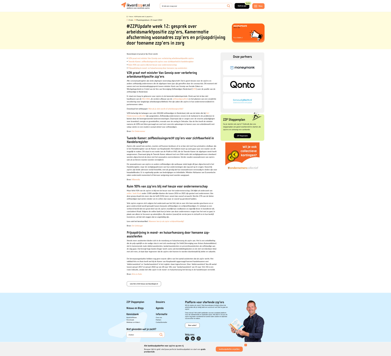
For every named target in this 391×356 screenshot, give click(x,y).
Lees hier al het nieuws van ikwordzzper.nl (144, 284)
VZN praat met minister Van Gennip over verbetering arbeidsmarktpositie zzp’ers (161, 58)
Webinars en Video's (133, 322)
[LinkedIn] (193, 338)
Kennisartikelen (131, 317)
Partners (158, 320)
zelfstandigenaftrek (180, 98)
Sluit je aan (243, 5)
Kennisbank (132, 314)
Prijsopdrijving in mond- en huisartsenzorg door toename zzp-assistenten (157, 68)
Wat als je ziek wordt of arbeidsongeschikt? (165, 108)
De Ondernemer (138, 131)
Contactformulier (161, 322)
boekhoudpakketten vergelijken (229, 349)
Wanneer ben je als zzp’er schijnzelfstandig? (166, 221)
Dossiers (160, 302)
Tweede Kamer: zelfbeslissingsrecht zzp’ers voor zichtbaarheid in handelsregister (161, 61)
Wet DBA (146, 98)
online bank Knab (134, 193)
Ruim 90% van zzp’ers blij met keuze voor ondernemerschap (152, 64)
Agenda (160, 308)
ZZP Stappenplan (242, 136)
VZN (194, 89)
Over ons (159, 317)
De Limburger (137, 225)
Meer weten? (192, 325)
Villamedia (136, 179)
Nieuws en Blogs (135, 308)
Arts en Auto (137, 274)
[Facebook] (187, 338)
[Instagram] (199, 338)
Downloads (130, 320)
